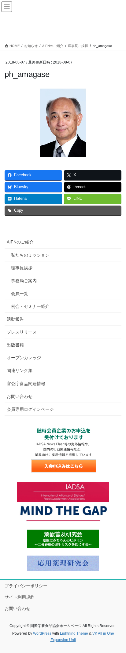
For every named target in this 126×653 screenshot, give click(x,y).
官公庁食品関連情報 (26, 383)
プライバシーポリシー (26, 585)
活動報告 (15, 319)
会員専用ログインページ (30, 409)
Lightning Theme (74, 633)
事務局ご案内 (24, 280)
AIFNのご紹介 (20, 241)
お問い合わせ (19, 396)
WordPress (42, 633)
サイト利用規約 (20, 597)
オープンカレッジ (24, 357)
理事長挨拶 (21, 267)
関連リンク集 (19, 370)
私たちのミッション (30, 255)
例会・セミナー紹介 (30, 306)
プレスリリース (22, 332)
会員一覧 (19, 293)
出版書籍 (15, 344)
